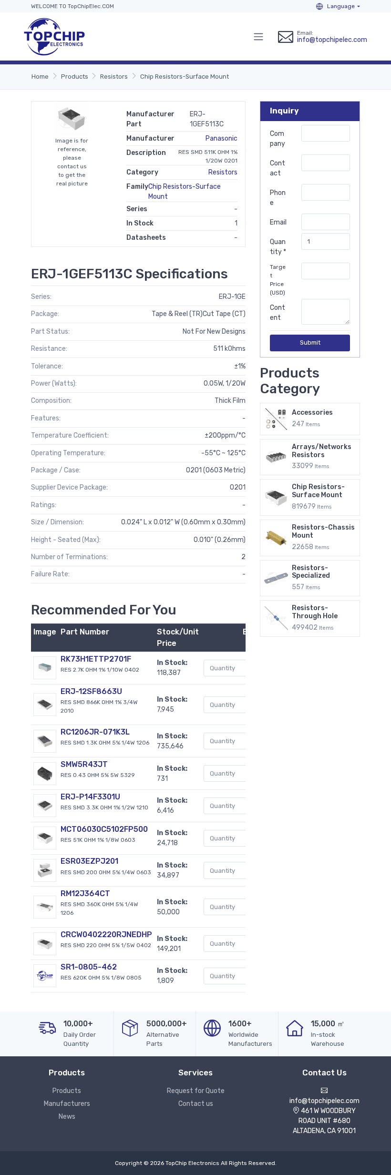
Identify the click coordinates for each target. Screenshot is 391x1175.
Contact (277, 168)
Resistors (114, 76)
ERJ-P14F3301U (90, 796)
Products (74, 76)
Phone (278, 198)
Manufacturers (67, 1104)
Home (40, 76)
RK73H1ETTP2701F (96, 659)
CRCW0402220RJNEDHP (106, 934)
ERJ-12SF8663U (91, 691)
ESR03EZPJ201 (89, 861)
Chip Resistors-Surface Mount (184, 76)
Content (277, 313)
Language (340, 6)
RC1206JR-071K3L (95, 731)
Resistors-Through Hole (315, 612)
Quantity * (278, 247)
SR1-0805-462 (89, 966)
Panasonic (221, 138)
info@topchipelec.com (332, 40)
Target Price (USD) (278, 280)
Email (278, 222)
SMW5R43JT (84, 764)
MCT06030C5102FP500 (104, 829)
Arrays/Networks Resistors (321, 451)
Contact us (195, 1104)
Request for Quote (196, 1091)
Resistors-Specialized (311, 572)
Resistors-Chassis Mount (323, 531)
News (67, 1117)
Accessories (312, 413)
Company (277, 139)
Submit (310, 342)
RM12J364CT (85, 893)
